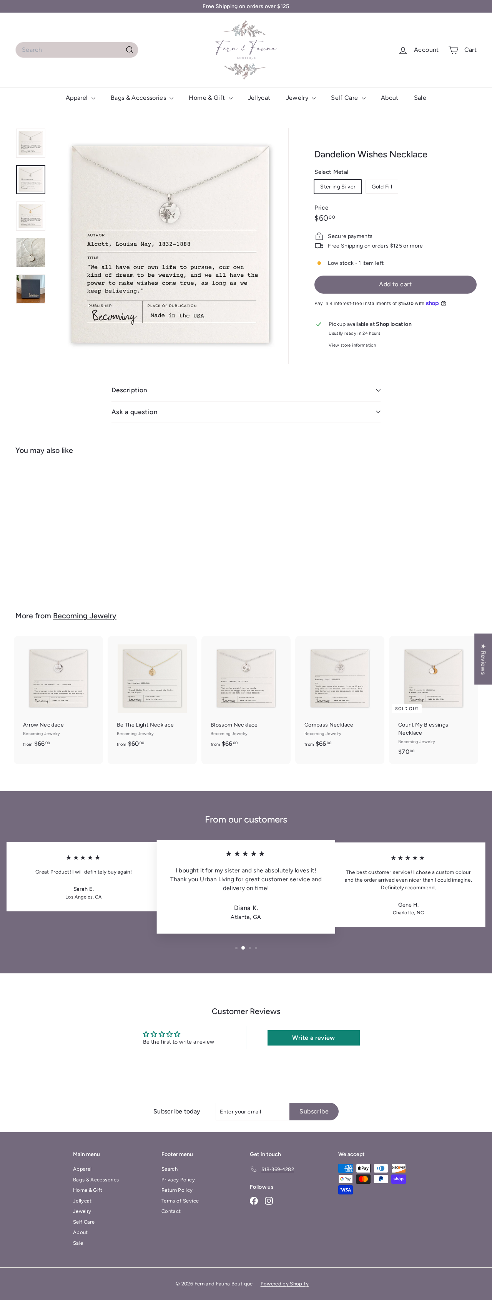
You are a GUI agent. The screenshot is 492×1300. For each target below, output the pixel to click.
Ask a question (134, 412)
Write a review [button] (313, 1037)
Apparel (78, 97)
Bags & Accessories (139, 97)
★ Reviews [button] (483, 658)
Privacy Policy (178, 1180)
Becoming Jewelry (84, 615)
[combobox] (76, 50)
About (390, 97)
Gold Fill (382, 186)
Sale (420, 97)
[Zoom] (170, 246)
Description (129, 390)
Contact (171, 1211)
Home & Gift (207, 97)
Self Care (345, 97)
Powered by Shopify (285, 1284)
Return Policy (177, 1190)
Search (169, 1169)
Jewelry (298, 97)
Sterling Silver (338, 186)
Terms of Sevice (180, 1201)
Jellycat (259, 97)
